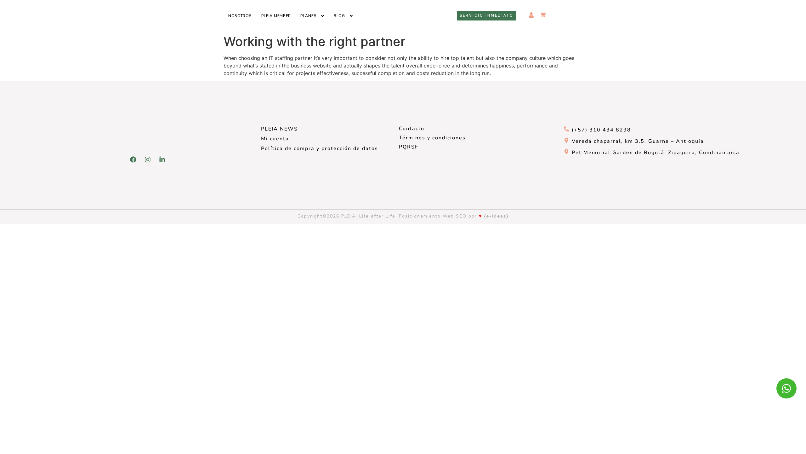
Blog (339, 15)
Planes (308, 15)
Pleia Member (276, 15)
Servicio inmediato (487, 15)
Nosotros (240, 15)
